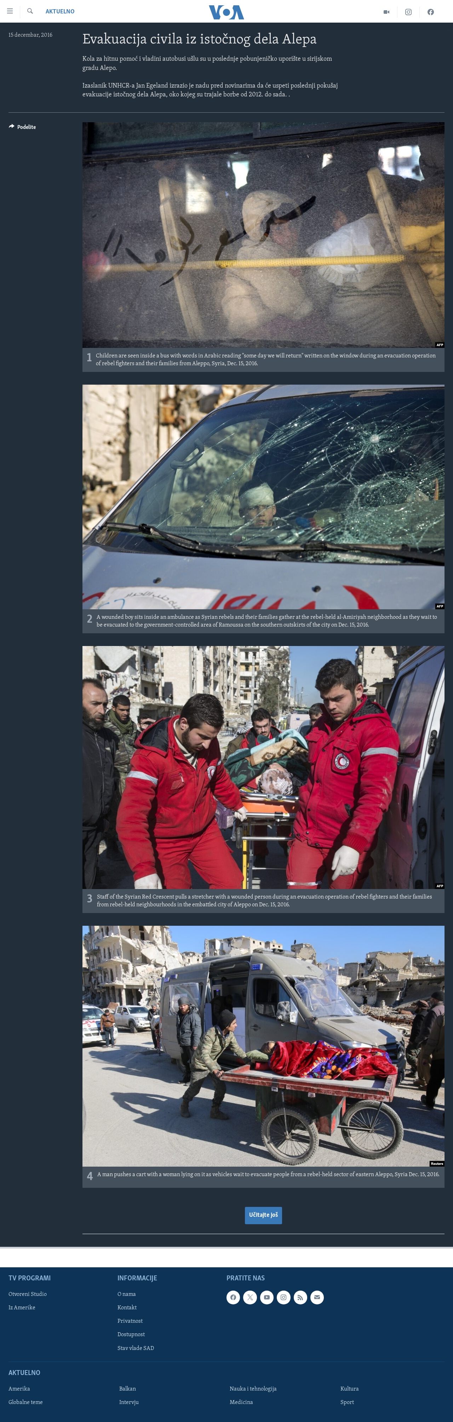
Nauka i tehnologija (253, 1389)
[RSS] (300, 1297)
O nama (126, 1294)
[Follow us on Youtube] (267, 1297)
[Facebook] (431, 12)
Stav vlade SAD (135, 1348)
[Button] (22, 129)
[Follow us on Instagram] (283, 1297)
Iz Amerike (21, 1308)
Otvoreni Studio (27, 1294)
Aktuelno (60, 12)
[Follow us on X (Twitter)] (250, 1297)
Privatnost (130, 1321)
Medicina (241, 1402)
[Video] (386, 12)
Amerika (19, 1389)
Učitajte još (263, 1215)
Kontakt (127, 1308)
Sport (347, 1402)
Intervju (129, 1402)
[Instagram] (408, 12)
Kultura (349, 1389)
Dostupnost (131, 1335)
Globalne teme (25, 1402)
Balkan (127, 1389)
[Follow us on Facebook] (233, 1297)
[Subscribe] (317, 1297)
